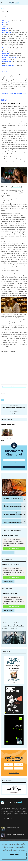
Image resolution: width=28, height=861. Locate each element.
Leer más (14, 858)
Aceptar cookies (14, 548)
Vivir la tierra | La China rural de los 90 (15, 829)
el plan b (21, 400)
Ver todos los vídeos (8, 552)
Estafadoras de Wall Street (6, 439)
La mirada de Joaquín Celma (13, 827)
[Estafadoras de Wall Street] (7, 432)
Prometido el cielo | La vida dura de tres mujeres (15, 835)
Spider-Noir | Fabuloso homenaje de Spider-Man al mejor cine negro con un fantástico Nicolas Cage (13, 506)
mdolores (3, 394)
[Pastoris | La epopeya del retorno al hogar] (14, 487)
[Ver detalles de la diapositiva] (14, 789)
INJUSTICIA (18, 768)
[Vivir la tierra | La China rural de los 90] (3, 829)
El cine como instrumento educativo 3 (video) (14, 407)
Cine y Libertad (16, 187)
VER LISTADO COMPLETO (14, 772)
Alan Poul (8, 400)
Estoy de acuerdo (14, 854)
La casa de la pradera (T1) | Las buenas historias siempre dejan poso (13, 521)
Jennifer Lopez (4, 402)
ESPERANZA (8, 768)
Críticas (2, 8)
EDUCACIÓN (19, 764)
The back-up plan (11, 402)
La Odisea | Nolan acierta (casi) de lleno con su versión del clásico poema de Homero (13, 514)
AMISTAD (8, 764)
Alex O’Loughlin (15, 400)
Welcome (14, 413)
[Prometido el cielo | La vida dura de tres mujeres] (3, 835)
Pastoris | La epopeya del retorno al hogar (13, 492)
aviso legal (18, 462)
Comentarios (7, 419)
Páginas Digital (15, 103)
